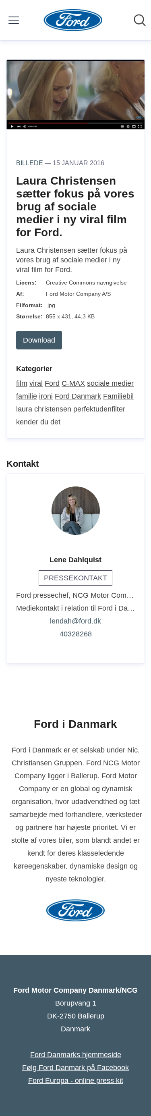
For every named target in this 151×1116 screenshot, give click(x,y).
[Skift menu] (14, 20)
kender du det (38, 422)
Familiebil (118, 396)
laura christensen (43, 409)
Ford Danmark (78, 396)
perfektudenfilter (99, 409)
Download (39, 340)
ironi (46, 396)
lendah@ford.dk (75, 621)
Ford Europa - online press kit (75, 1081)
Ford (52, 383)
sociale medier (110, 383)
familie (26, 396)
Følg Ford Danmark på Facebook (75, 1068)
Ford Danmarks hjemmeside (75, 1055)
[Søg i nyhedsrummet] (139, 20)
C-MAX (73, 383)
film (21, 383)
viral (36, 383)
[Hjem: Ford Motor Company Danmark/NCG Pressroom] (73, 20)
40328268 (76, 634)
